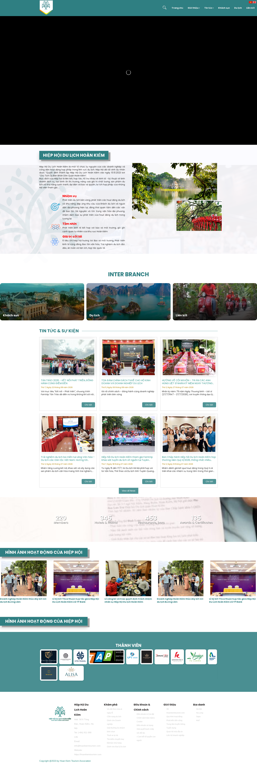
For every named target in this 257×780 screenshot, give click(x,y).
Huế (198, 720)
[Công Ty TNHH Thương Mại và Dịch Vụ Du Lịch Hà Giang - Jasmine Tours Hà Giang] (162, 657)
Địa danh (199, 704)
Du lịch (238, 7)
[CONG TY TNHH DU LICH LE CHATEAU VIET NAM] (146, 657)
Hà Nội (199, 709)
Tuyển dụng (171, 728)
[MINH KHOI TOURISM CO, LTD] (65, 657)
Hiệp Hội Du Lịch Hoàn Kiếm (81, 709)
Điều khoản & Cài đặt (145, 714)
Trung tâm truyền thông (175, 724)
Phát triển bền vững (174, 720)
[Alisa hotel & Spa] (71, 673)
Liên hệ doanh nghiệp (175, 735)
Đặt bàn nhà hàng (114, 743)
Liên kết (250, 7)
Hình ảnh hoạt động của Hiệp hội (43, 552)
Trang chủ (177, 7)
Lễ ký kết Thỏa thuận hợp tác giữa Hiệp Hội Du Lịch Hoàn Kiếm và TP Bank (75, 600)
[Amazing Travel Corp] (212, 657)
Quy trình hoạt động (174, 717)
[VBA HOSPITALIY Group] (48, 673)
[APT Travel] (132, 657)
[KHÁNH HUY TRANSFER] (177, 657)
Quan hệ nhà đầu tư (174, 732)
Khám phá (110, 704)
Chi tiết (88, 404)
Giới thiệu (169, 704)
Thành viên (128, 645)
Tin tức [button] (208, 7)
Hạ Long (199, 713)
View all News (128, 490)
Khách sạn (224, 7)
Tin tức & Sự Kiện (59, 331)
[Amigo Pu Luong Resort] (196, 657)
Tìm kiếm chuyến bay (115, 739)
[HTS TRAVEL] (80, 657)
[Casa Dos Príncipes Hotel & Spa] (49, 657)
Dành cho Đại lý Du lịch (116, 747)
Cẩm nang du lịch (114, 717)
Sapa (198, 717)
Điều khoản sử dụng (145, 725)
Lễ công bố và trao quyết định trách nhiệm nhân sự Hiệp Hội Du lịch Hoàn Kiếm (128, 600)
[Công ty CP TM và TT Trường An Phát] (106, 657)
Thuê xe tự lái (112, 735)
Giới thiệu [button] (193, 7)
